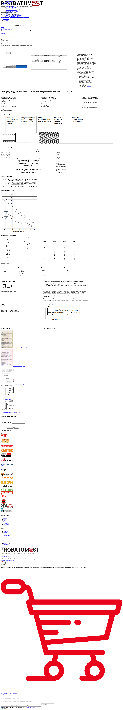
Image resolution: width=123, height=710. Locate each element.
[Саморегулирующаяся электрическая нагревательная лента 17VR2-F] (49, 58)
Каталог (5, 519)
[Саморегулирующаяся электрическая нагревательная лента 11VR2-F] (49, 55)
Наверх (2, 694)
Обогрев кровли (10, 6)
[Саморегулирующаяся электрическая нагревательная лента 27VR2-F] (49, 60)
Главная (5, 518)
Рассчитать (3, 708)
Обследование (9, 1)
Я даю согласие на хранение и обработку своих (19, 707)
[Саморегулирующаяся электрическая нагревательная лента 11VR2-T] (49, 56)
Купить (8, 53)
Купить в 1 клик (4, 693)
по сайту (22, 25)
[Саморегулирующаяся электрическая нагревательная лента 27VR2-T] (49, 61)
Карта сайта (3, 547)
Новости (5, 542)
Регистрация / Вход (24, 17)
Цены (7, 33)
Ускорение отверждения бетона (13, 15)
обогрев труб (88, 86)
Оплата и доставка (7, 540)
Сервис (5, 533)
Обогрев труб (9, 8)
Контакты (5, 525)
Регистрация (4, 556)
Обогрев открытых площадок (13, 16)
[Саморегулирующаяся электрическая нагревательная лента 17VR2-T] (49, 59)
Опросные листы (7, 543)
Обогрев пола (9, 12)
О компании (6, 523)
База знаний (6, 524)
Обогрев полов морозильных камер (15, 13)
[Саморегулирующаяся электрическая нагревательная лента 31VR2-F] (49, 62)
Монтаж (5, 532)
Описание (3, 33)
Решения (5, 522)
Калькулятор (6, 544)
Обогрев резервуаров (11, 10)
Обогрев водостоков (11, 7)
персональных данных (31, 707)
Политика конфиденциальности (8, 560)
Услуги (5, 520)
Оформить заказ (13, 693)
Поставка (8, 2)
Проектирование (7, 531)
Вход (9, 556)
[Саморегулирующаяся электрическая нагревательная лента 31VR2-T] (49, 64)
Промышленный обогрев (12, 11)
